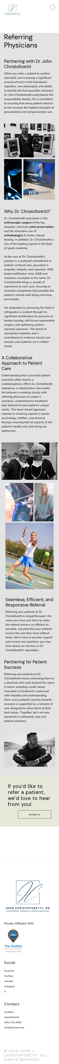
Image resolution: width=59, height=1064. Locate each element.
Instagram (9, 986)
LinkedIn (8, 981)
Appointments (11, 1017)
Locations (9, 1012)
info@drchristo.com (14, 1027)
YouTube (8, 976)
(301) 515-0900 (12, 1022)
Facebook (9, 970)
